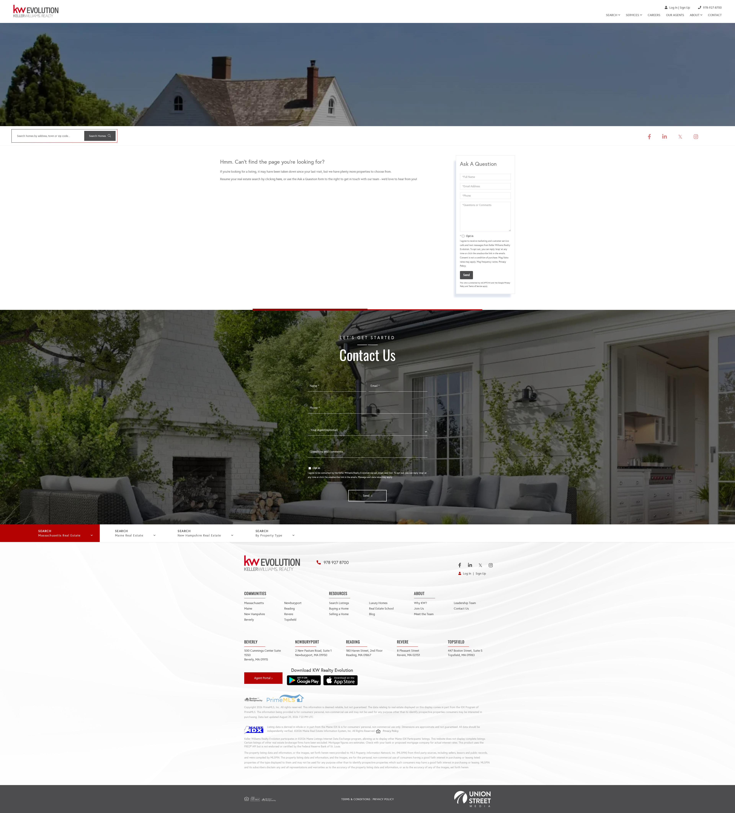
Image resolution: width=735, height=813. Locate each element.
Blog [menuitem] (372, 614)
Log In (673, 7)
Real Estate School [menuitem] (381, 608)
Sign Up (685, 7)
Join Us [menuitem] (419, 608)
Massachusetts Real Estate (59, 535)
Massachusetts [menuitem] (254, 603)
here (279, 179)
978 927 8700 (336, 562)
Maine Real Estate (129, 535)
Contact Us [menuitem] (461, 608)
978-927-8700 (712, 7)
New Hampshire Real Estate (199, 535)
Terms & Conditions (355, 799)
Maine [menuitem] (248, 608)
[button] (100, 136)
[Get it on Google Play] (304, 680)
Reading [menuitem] (289, 608)
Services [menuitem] (632, 15)
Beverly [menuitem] (249, 619)
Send (466, 275)
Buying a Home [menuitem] (339, 608)
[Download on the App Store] (340, 680)
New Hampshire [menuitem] (254, 614)
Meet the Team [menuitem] (424, 614)
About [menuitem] (694, 15)
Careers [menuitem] (654, 15)
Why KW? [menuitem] (420, 603)
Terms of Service (475, 286)
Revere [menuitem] (288, 614)
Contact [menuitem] (715, 15)
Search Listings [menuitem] (339, 603)
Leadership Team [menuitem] (465, 603)
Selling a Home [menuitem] (339, 614)
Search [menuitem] (611, 15)
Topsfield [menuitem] (290, 619)
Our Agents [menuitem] (675, 15)
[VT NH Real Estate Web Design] (450, 799)
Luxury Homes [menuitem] (378, 603)
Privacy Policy (391, 731)
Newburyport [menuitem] (292, 603)
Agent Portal (262, 678)
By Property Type (269, 535)
